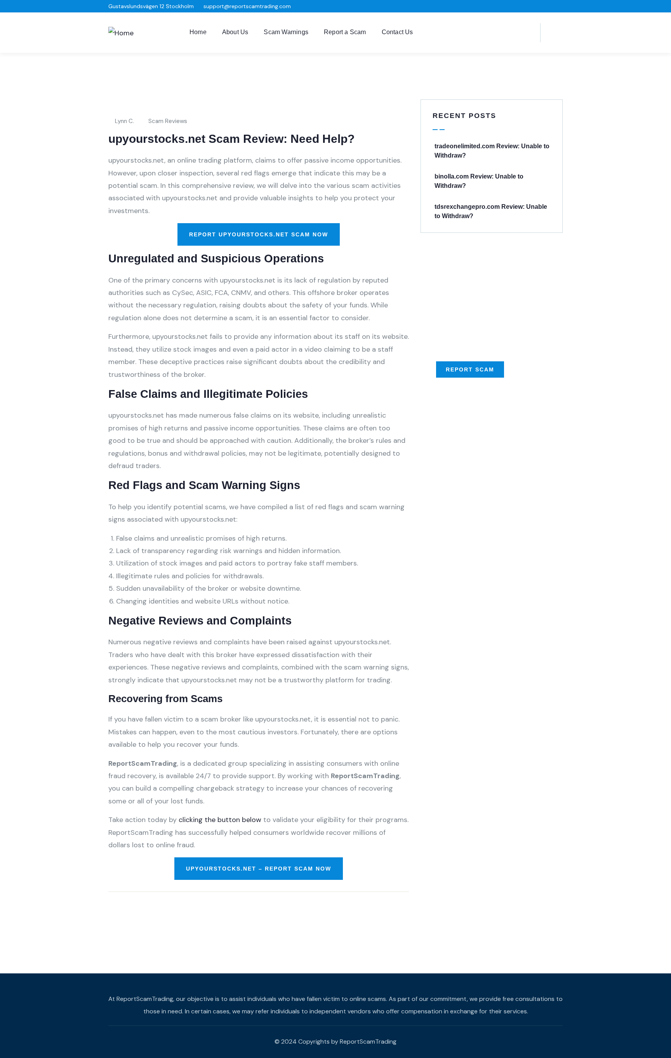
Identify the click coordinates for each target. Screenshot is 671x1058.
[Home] (121, 33)
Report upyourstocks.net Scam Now (258, 234)
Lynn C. (124, 121)
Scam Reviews (167, 121)
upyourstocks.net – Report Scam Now (258, 868)
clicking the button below (220, 819)
